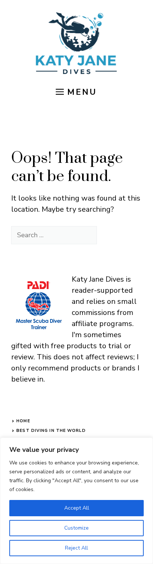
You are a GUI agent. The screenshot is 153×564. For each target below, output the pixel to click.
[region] (76, 500)
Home (23, 421)
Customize (76, 527)
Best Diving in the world (50, 430)
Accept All (76, 507)
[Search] (110, 235)
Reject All (76, 547)
